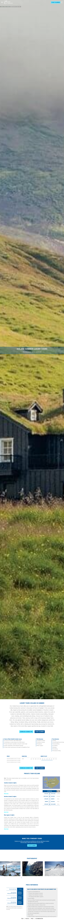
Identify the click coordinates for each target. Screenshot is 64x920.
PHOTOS (27, 918)
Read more (6, 793)
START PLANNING (56, 2)
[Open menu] (2, 2)
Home (2, 6)
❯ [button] (62, 869)
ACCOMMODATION (39, 918)
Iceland (8, 6)
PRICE (32, 918)
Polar (5, 6)
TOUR (22, 918)
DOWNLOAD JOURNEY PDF (26, 731)
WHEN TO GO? (44, 756)
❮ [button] (1, 869)
